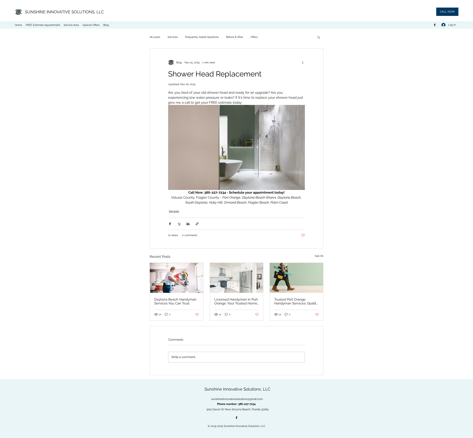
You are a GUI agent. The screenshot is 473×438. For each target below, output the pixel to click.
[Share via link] (197, 224)
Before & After (234, 36)
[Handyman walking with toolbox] (296, 278)
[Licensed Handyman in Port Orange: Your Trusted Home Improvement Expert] (236, 278)
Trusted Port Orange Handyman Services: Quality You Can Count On (296, 301)
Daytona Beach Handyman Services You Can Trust (175, 301)
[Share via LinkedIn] (188, 224)
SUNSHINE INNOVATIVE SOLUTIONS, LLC (64, 11)
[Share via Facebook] (170, 224)
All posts (155, 36)
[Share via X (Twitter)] (179, 224)
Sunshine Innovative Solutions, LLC (237, 389)
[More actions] (302, 62)
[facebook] (435, 25)
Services (173, 36)
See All (319, 255)
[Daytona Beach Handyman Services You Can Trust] (176, 278)
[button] (318, 37)
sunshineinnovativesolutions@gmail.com (237, 399)
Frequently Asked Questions (202, 36)
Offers (254, 36)
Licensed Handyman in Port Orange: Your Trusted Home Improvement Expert (236, 301)
